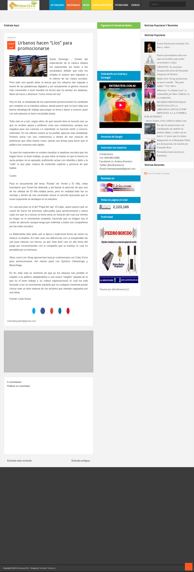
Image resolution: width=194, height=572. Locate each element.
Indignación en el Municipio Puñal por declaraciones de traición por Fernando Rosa (173, 143)
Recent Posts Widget (154, 173)
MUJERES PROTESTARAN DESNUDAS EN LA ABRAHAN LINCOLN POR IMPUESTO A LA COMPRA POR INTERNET (165, 109)
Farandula (11, 37)
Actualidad (57, 5)
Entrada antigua (81, 460)
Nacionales (73, 5)
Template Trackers (46, 568)
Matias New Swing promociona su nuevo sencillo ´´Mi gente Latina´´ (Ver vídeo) (172, 82)
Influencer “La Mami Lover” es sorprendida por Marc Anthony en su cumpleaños (173, 94)
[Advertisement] (48, 352)
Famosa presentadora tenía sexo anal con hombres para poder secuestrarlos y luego (172, 58)
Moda (86, 5)
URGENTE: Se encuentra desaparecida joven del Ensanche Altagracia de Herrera (172, 70)
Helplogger (166, 173)
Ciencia (135, 5)
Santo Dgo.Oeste (102, 5)
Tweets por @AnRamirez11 (114, 289)
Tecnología (121, 5)
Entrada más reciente (19, 460)
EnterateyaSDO (22, 568)
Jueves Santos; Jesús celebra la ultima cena (166, 120)
